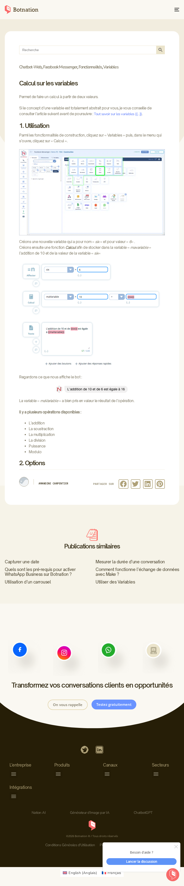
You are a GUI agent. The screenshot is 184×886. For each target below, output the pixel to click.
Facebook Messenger (60, 67)
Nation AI (39, 812)
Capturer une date (22, 561)
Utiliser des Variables (115, 581)
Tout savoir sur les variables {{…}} (118, 114)
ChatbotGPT (143, 812)
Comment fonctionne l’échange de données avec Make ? (137, 572)
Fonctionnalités (90, 67)
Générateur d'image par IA (89, 812)
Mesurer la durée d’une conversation (130, 561)
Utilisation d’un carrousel (28, 581)
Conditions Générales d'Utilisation (70, 845)
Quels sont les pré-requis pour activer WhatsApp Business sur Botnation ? (40, 572)
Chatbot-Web (30, 67)
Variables (110, 67)
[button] (123, 483)
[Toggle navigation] (150, 9)
